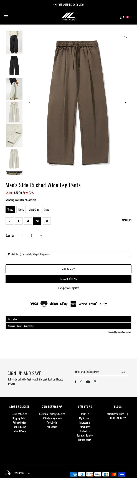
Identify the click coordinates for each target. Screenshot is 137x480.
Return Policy (19, 427)
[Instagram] (95, 382)
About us (85, 414)
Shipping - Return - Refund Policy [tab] (21, 325)
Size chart (126, 219)
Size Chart (85, 427)
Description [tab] (12, 319)
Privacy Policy (19, 422)
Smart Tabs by (122, 332)
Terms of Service (19, 414)
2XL (37, 221)
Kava (129, 332)
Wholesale (52, 427)
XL (28, 221)
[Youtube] (88, 382)
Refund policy (84, 440)
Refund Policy (19, 431)
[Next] (126, 103)
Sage (46, 209)
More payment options (68, 288)
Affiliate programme (52, 418)
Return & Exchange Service (52, 414)
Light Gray (34, 209)
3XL (46, 221)
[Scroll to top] (129, 471)
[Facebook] (75, 382)
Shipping (10, 200)
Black (21, 209)
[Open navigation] (26, 16)
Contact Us (85, 431)
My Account (84, 418)
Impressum (84, 422)
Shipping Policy (19, 418)
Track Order (52, 422)
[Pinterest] (81, 382)
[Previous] (29, 103)
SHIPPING (67, 4)
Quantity (10, 235)
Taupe (10, 209)
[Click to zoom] (126, 37)
